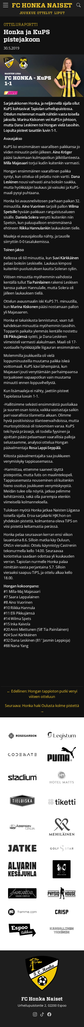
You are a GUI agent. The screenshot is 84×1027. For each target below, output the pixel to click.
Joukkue (27, 13)
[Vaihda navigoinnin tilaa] (6, 5)
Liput (59, 13)
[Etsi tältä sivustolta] (78, 5)
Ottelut (44, 13)
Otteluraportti (21, 24)
